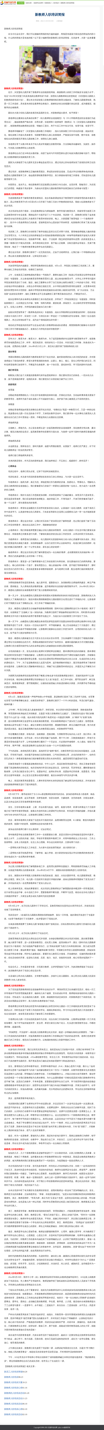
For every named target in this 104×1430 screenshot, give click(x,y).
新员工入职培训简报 (13, 1372)
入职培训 (21, 3)
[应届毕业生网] (8, 3)
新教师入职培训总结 (13, 1398)
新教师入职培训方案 (13, 1382)
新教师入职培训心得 (13, 1388)
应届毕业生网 (38, 3)
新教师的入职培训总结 (14, 1393)
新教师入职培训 (11, 1377)
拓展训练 (48, 3)
